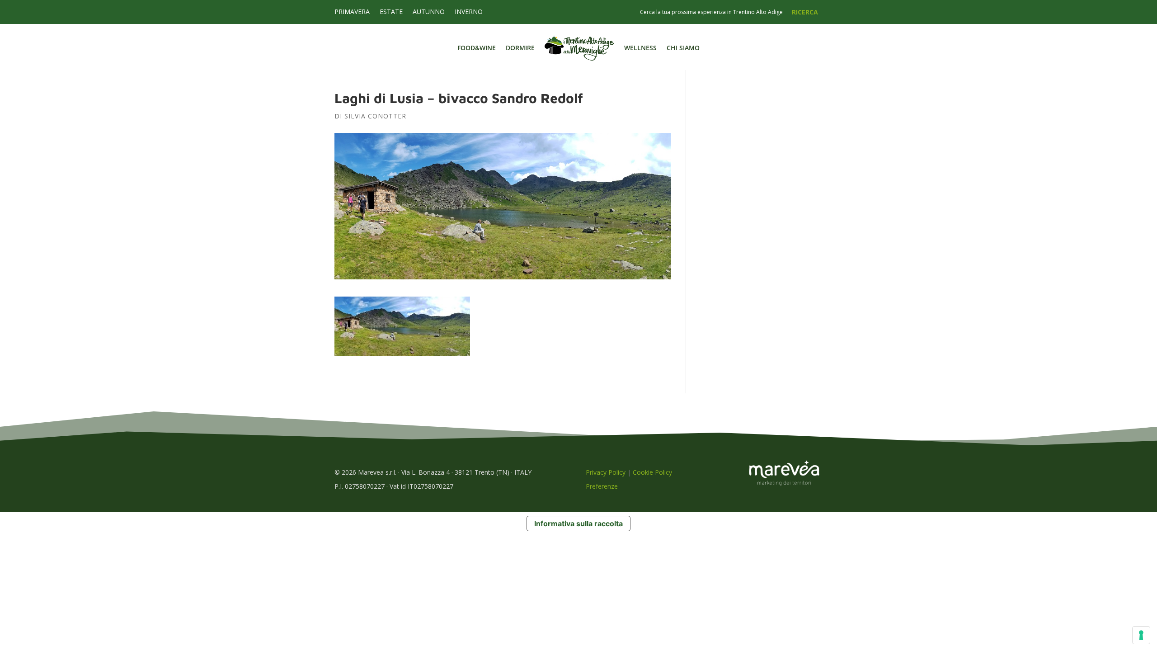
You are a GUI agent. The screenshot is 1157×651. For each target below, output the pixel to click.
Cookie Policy (652, 472)
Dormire (520, 47)
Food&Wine (476, 47)
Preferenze (602, 486)
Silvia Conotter (375, 116)
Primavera (352, 12)
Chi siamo (683, 47)
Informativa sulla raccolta (578, 523)
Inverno (469, 12)
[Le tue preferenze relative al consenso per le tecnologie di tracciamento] (1141, 635)
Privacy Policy (606, 472)
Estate (391, 12)
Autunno (429, 12)
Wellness (640, 47)
